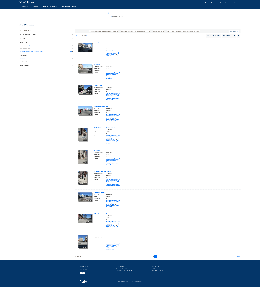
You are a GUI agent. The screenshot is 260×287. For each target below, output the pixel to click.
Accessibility (155, 266)
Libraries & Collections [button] (50, 6)
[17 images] (82, 241)
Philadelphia (108, 55)
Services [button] (35, 6)
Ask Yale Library (219, 2)
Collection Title (25, 49)
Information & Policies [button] (69, 6)
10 (226, 35)
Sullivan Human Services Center (101, 213)
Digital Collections (27, 25)
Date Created (24, 66)
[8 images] (85, 197)
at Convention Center (99, 235)
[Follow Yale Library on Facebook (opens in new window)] (80, 273)
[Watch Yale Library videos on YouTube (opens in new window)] (84, 273)
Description (114, 16)
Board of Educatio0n (99, 43)
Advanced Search (160, 13)
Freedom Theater (98, 85)
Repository (24, 42)
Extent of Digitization (28, 34)
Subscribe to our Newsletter (124, 270)
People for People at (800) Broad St (102, 171)
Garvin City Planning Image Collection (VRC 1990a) (112, 53)
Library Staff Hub (156, 272)
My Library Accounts (121, 268)
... (115, 54)
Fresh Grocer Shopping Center (101, 106)
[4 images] (85, 47)
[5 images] (82, 156)
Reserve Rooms (228, 2)
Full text (120, 16)
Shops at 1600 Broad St (99, 192)
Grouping (23, 55)
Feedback (118, 272)
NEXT (238, 256)
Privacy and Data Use (158, 270)
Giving (153, 268)
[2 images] (82, 134)
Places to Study (237, 2)
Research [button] (25, 6)
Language (23, 62)
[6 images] (85, 111)
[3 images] (85, 68)
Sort (213, 35)
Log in (212, 2)
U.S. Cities (112, 54)
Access (22, 38)
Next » (87, 35)
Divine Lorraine (97, 64)
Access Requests (205, 2)
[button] (149, 13)
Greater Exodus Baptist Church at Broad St (104, 127)
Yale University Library (36, 2)
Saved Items (197, 2)
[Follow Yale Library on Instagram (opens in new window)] (82, 273)
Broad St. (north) (115, 55)
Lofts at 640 (97, 150)
